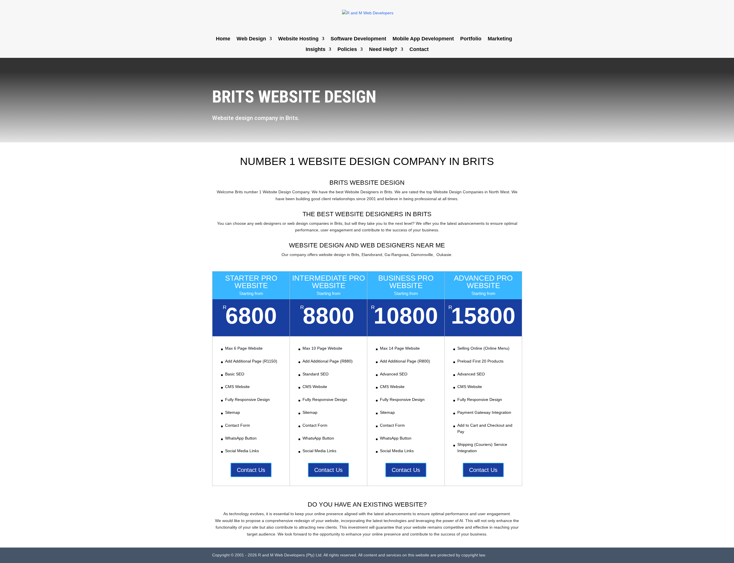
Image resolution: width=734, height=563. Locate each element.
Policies (347, 49)
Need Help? (383, 49)
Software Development (358, 39)
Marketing (500, 39)
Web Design (251, 39)
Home (223, 39)
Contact (419, 49)
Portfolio (470, 39)
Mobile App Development (423, 39)
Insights (315, 49)
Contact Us (251, 470)
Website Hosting (298, 39)
